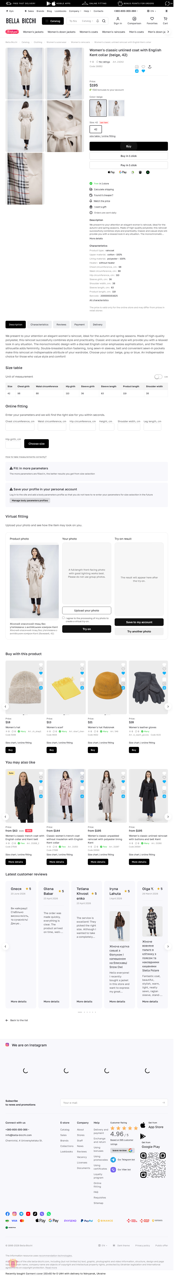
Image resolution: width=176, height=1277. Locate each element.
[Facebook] (8, 1214)
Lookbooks (66, 1151)
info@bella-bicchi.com (19, 1135)
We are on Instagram (29, 1045)
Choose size (37, 443)
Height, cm (105, 421)
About (80, 1129)
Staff (80, 1140)
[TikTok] (35, 1214)
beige (98, 108)
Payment (79, 324)
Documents (83, 1167)
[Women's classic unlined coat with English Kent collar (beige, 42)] (25, 74)
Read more (51, 1267)
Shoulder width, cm (129, 421)
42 (95, 129)
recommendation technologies (55, 1255)
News (80, 1146)
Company (83, 1122)
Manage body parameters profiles (30, 500)
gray (116, 108)
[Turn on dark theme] (166, 11)
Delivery (97, 324)
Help (97, 1122)
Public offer (161, 1245)
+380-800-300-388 (125, 10)
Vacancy (82, 1156)
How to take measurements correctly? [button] (26, 456)
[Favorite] (143, 66)
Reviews (61, 324)
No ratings (104, 61)
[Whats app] (49, 1214)
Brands (64, 1140)
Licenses (82, 1162)
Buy (128, 146)
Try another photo (139, 631)
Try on (87, 629)
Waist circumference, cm (52, 421)
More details (15, 861)
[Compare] (137, 66)
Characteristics (39, 324)
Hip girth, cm (13, 439)
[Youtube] (28, 1214)
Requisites (100, 1197)
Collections (66, 1146)
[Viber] (42, 1214)
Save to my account (139, 622)
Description (15, 324)
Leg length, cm (152, 421)
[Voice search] (97, 21)
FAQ (96, 1192)
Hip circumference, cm (83, 421)
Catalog (64, 1129)
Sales (63, 1135)
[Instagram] (14, 1214)
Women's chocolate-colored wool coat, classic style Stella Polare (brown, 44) (70, 1273)
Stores (80, 1135)
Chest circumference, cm (20, 421)
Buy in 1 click (129, 155)
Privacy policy (142, 1245)
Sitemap (98, 1202)
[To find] (103, 21)
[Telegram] (21, 1214)
